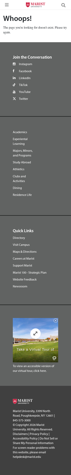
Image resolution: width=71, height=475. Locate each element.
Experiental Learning (20, 141)
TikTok (23, 85)
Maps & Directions (24, 251)
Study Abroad (22, 162)
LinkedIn (25, 78)
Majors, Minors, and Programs (23, 153)
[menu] (6, 6)
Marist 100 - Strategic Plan (30, 272)
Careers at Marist (23, 258)
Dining (17, 188)
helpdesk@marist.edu (27, 457)
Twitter (23, 99)
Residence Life (22, 195)
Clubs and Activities (19, 178)
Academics (20, 132)
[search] (65, 5)
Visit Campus (21, 245)
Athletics (18, 169)
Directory (19, 238)
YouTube (25, 92)
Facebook (25, 71)
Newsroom (20, 286)
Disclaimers (20, 434)
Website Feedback (25, 279)
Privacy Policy (39, 434)
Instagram (25, 64)
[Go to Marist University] (35, 5)
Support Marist (22, 265)
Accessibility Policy (25, 438)
